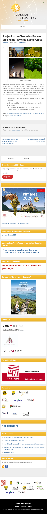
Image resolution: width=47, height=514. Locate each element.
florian (30, 113)
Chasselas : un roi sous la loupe (14, 440)
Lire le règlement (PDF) (9, 235)
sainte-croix (40, 113)
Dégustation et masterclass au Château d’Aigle (18, 437)
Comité (17, 507)
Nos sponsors (10, 425)
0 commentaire (22, 42)
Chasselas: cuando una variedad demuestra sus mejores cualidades (10, 141)
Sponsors (23, 507)
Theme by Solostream (37, 509)
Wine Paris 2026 (9, 453)
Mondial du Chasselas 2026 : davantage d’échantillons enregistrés (24, 444)
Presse (30, 507)
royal (34, 113)
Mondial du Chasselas (23, 503)
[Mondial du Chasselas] (23, 21)
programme (7, 177)
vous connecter (15, 130)
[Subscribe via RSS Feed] (3, 466)
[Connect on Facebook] (6, 466)
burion (9, 113)
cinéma (25, 113)
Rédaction (5, 42)
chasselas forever (16, 113)
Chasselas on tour (15, 116)
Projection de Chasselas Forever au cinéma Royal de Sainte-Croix (22, 38)
